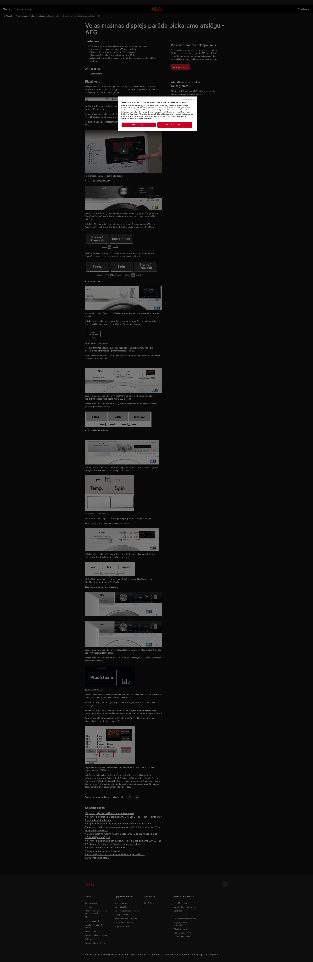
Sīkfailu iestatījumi (138, 125)
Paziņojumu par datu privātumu (141, 118)
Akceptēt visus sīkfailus (174, 125)
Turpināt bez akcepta (188, 99)
